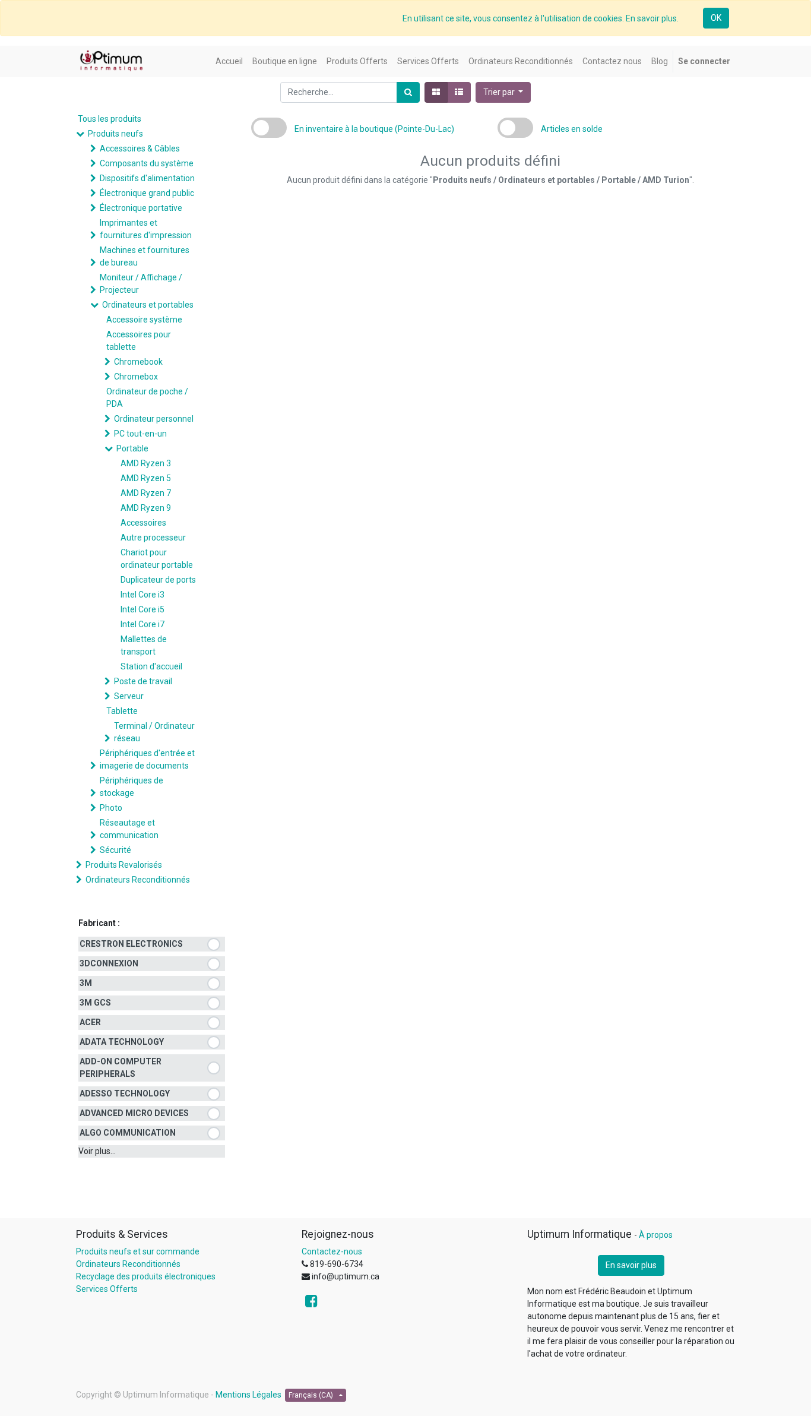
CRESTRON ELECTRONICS (131, 944)
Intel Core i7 (142, 624)
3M (86, 983)
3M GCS (95, 1002)
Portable (132, 448)
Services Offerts (107, 1289)
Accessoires (143, 522)
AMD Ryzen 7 (146, 493)
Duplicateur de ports (158, 579)
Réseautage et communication (129, 829)
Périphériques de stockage (131, 787)
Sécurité (115, 850)
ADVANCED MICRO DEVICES (134, 1113)
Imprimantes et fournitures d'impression (146, 229)
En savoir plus (631, 1265)
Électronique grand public (147, 193)
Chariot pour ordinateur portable (157, 559)
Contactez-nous (332, 1251)
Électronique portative (141, 208)
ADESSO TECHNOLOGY (125, 1093)
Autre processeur (153, 537)
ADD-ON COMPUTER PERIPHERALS (120, 1068)
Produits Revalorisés (123, 865)
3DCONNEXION (109, 963)
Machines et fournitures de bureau (144, 256)
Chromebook (138, 361)
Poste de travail (143, 681)
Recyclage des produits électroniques (146, 1276)
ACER (90, 1022)
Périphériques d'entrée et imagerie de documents (147, 759)
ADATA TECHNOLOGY (122, 1042)
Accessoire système (144, 319)
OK (716, 18)
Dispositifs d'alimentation (147, 178)
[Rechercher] (408, 92)
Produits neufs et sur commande (137, 1251)
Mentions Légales (248, 1394)
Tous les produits (109, 119)
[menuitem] (229, 61)
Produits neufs (115, 133)
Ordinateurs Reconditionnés (137, 879)
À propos (656, 1235)
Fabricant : (99, 923)
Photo (111, 808)
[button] (503, 92)
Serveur (129, 696)
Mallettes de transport (144, 645)
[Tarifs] (436, 92)
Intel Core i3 (142, 594)
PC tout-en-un (140, 433)
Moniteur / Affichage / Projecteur (141, 284)
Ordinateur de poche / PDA (147, 398)
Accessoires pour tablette (138, 341)
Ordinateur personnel (154, 418)
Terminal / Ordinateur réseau (154, 732)
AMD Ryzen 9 (146, 508)
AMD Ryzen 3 (146, 463)
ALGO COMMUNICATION (128, 1132)
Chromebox (136, 376)
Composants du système (147, 163)
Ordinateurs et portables (148, 304)
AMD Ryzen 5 (146, 478)
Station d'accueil (151, 666)
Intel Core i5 (142, 609)
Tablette (122, 711)
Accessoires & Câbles (140, 148)
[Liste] (459, 92)
